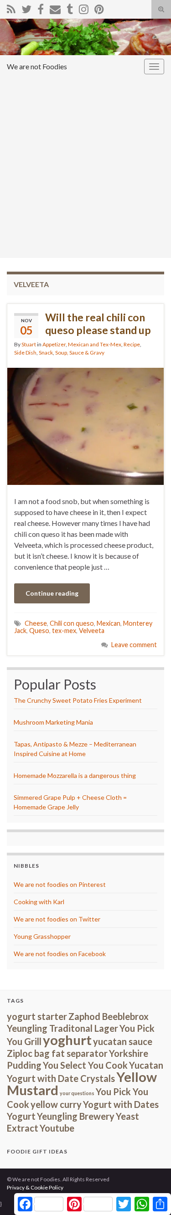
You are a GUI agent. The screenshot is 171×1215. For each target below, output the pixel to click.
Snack (46, 352)
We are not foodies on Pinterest (60, 884)
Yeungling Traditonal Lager (62, 1028)
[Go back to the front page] (85, 37)
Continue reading (52, 593)
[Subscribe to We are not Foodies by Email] (55, 7)
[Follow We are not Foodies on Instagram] (83, 7)
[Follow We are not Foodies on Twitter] (26, 7)
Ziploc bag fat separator (57, 1053)
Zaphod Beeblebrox (108, 1016)
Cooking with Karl (39, 902)
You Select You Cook (85, 1065)
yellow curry (56, 1104)
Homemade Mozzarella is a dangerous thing (75, 775)
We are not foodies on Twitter (57, 919)
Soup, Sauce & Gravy (79, 352)
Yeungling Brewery (75, 1116)
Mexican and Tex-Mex (94, 344)
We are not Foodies (37, 66)
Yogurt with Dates (121, 1104)
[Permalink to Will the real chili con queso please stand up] (85, 425)
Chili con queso (72, 623)
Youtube (57, 1127)
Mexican (108, 623)
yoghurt (67, 1040)
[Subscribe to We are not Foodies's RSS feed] (11, 7)
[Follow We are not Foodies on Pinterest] (99, 7)
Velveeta (91, 630)
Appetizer (54, 344)
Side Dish (25, 352)
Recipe (132, 344)
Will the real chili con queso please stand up (98, 323)
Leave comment (134, 645)
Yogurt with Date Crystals (61, 1078)
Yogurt (21, 1116)
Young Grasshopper (42, 936)
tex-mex (64, 630)
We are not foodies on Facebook (60, 954)
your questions (77, 1093)
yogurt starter (37, 1016)
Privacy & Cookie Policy (35, 1187)
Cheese (36, 623)
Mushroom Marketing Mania (53, 722)
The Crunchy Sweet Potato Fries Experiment (78, 700)
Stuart (28, 344)
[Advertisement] (85, 167)
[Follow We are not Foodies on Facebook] (40, 7)
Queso (39, 630)
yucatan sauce (122, 1041)
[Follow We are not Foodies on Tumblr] (70, 7)
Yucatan (146, 1065)
